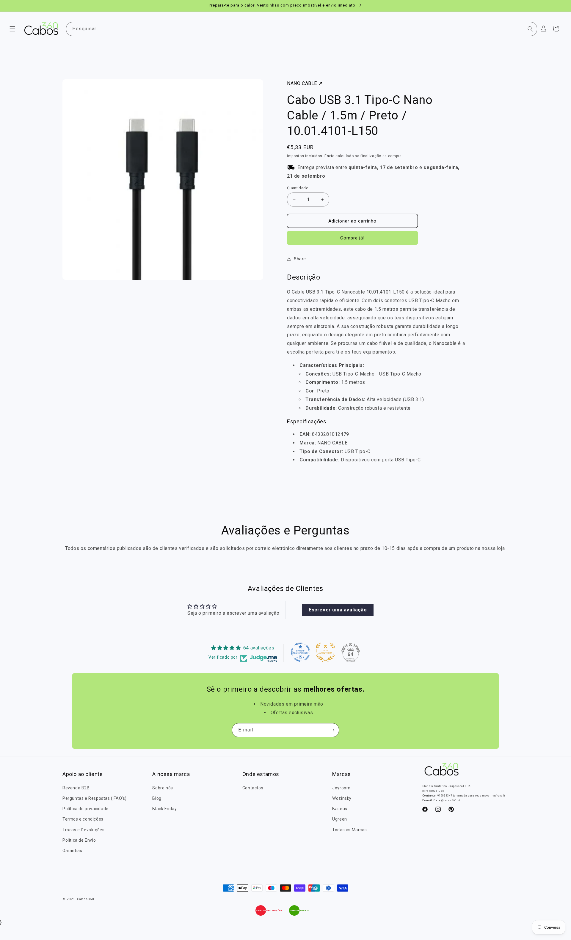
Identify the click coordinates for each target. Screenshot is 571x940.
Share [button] (300, 258)
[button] (12, 28)
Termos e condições (82, 819)
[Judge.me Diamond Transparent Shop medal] (300, 652)
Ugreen (339, 819)
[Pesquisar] (530, 28)
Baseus (339, 808)
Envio (329, 156)
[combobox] (301, 29)
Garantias (72, 850)
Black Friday (164, 808)
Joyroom (341, 787)
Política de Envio (79, 840)
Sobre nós (162, 787)
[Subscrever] (332, 730)
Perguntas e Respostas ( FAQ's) (94, 798)
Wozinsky (342, 798)
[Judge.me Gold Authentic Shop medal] (325, 652)
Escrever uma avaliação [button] (338, 610)
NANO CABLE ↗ (304, 83)
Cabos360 (85, 899)
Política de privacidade (85, 808)
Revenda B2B (76, 787)
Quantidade (297, 188)
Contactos (252, 787)
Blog (156, 798)
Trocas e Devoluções (83, 829)
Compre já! (352, 238)
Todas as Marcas (349, 829)
